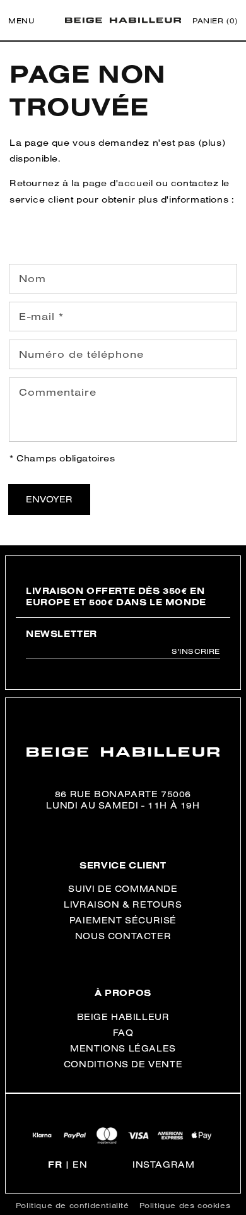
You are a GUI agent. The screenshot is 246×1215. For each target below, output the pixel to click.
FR (55, 1164)
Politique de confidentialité (72, 1205)
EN (80, 1164)
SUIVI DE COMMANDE (122, 888)
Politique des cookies (185, 1205)
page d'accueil (118, 183)
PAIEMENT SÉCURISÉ (123, 920)
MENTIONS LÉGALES (123, 1048)
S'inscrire (196, 651)
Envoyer (49, 499)
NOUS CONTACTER (123, 936)
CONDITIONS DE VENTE (123, 1064)
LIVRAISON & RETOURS (123, 904)
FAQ (123, 1032)
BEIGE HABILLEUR (123, 1016)
